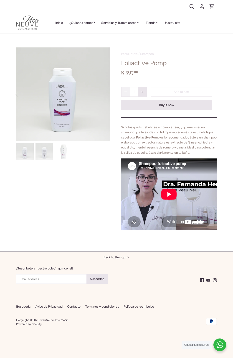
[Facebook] (202, 280)
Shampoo (147, 54)
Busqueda (23, 307)
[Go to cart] (212, 6)
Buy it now (166, 105)
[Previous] (23, 94)
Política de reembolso (139, 307)
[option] (63, 94)
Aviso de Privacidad (49, 307)
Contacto (74, 307)
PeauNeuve (129, 54)
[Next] (103, 94)
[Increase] (142, 92)
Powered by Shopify (29, 324)
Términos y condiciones (102, 307)
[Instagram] (215, 280)
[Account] (202, 6)
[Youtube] (208, 280)
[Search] (192, 6)
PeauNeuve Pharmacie (54, 320)
